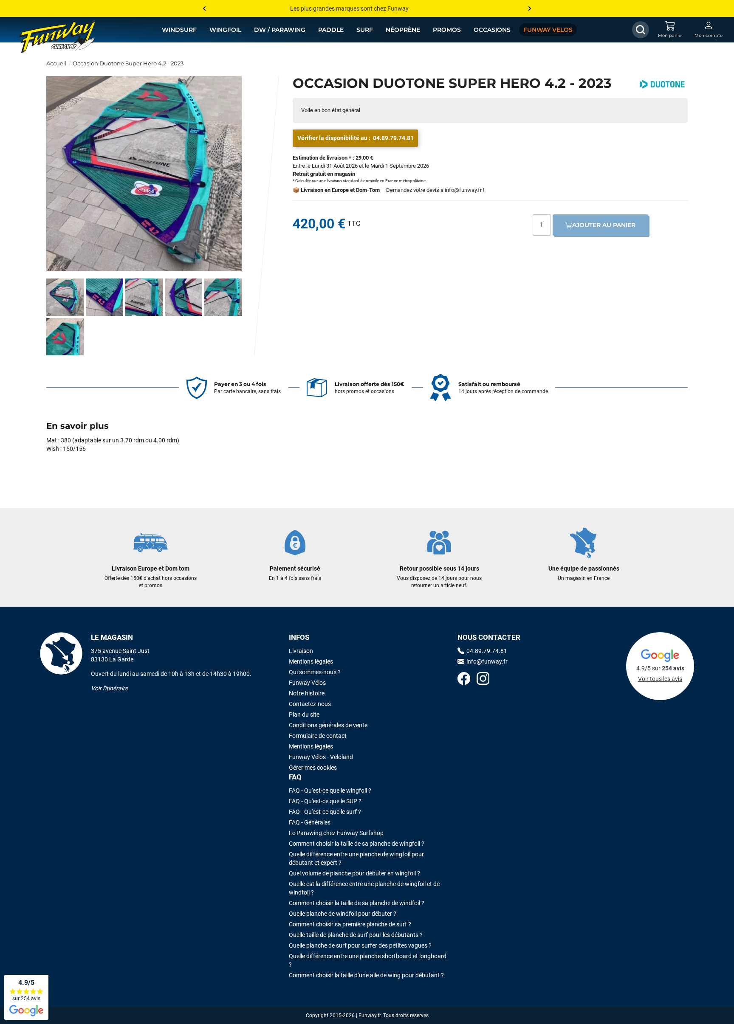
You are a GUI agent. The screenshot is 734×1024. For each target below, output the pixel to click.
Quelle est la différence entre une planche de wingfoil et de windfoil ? (364, 888)
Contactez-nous (310, 703)
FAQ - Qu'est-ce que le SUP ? (325, 801)
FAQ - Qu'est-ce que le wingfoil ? (330, 790)
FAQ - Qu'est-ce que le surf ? (325, 811)
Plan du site (304, 714)
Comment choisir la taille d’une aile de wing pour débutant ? (366, 975)
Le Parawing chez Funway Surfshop (336, 833)
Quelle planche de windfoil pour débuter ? (342, 913)
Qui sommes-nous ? (315, 672)
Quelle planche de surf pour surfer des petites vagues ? (360, 945)
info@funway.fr (463, 190)
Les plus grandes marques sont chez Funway (349, 8)
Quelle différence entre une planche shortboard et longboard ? (367, 960)
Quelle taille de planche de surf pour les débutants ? (356, 934)
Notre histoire (307, 693)
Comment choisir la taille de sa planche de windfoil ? (356, 903)
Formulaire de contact (318, 735)
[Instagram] (483, 679)
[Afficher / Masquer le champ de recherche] (640, 29)
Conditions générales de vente (328, 725)
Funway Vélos (307, 682)
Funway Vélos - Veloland (321, 757)
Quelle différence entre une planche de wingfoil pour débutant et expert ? (356, 858)
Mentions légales (311, 661)
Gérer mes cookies (313, 767)
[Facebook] (463, 679)
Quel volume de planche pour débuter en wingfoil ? (354, 873)
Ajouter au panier (603, 225)
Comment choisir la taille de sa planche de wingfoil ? (356, 843)
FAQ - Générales (309, 822)
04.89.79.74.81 (393, 138)
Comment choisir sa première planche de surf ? (350, 924)
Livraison (301, 650)
